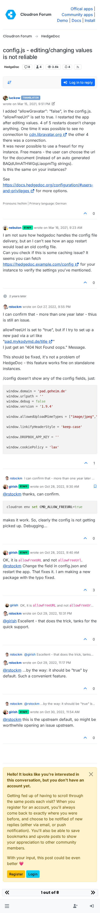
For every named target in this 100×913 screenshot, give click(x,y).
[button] (7, 906)
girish (13, 486)
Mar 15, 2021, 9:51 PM (33, 104)
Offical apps (82, 8)
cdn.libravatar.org (45, 134)
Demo (62, 20)
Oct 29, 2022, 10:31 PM (54, 613)
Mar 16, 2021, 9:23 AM (65, 228)
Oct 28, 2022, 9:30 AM (62, 486)
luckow (14, 98)
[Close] (91, 774)
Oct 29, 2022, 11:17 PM (54, 663)
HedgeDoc (11, 67)
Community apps (77, 14)
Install (90, 20)
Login (32, 874)
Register (16, 874)
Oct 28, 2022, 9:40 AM (62, 552)
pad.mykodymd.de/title (26, 341)
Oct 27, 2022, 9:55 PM (54, 307)
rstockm (15, 307)
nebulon (15, 228)
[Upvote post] (85, 213)
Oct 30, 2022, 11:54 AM (62, 712)
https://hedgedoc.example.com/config (38, 264)
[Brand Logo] (11, 14)
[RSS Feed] (78, 67)
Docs (76, 20)
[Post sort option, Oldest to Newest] (9, 82)
